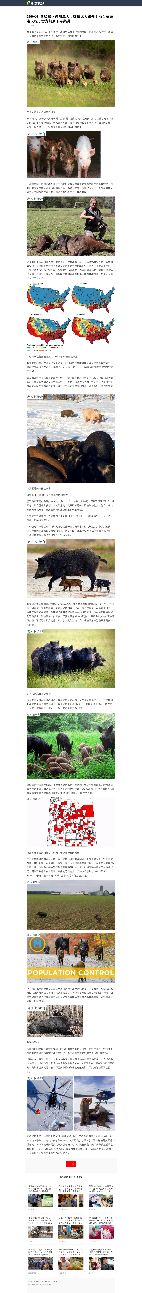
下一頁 (71, 1164)
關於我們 (31, 1284)
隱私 (46, 1284)
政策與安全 (37, 1284)
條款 (43, 1284)
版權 (49, 1284)
